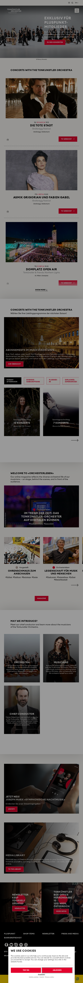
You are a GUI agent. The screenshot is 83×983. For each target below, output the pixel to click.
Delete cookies (34, 977)
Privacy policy (49, 977)
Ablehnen (57, 970)
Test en (26, 970)
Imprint (41, 977)
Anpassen (41, 974)
